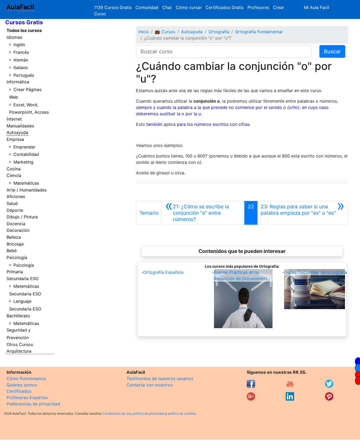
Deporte (15, 210)
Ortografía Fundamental (259, 31)
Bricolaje (15, 244)
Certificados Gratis (225, 7)
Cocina (14, 168)
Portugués (23, 75)
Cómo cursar (189, 7)
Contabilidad (26, 154)
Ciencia (14, 175)
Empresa (15, 139)
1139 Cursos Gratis (113, 7)
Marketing (23, 162)
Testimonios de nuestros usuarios (160, 378)
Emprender (24, 147)
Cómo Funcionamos (26, 378)
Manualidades (20, 125)
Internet (14, 119)
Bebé (12, 250)
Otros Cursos (20, 344)
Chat (167, 7)
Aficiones (16, 196)
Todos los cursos (24, 30)
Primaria (15, 271)
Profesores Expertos (27, 397)
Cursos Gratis (24, 22)
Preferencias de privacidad (33, 403)
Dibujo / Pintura (22, 216)
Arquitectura (19, 351)
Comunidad (146, 7)
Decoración (18, 230)
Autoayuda (17, 132)
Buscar (332, 51)
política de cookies (182, 413)
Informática (18, 81)
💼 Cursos (165, 31)
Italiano (20, 67)
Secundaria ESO (22, 278)
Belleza (14, 237)
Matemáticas (26, 183)
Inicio (143, 31)
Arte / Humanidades (27, 190)
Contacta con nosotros (150, 384)
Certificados (19, 391)
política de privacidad (148, 413)
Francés (21, 52)
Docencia (16, 223)
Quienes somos (22, 384)
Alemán (20, 60)
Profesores (258, 7)
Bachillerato (18, 315)
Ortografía (218, 31)
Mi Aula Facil (316, 7)
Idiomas (14, 37)
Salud (12, 203)
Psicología (17, 257)
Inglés (19, 44)
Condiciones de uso (116, 413)
